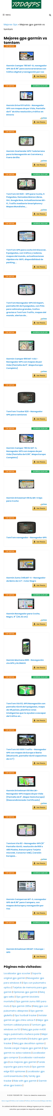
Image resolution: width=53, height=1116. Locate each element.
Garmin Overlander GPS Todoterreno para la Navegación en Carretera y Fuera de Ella (25, 154)
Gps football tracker (25, 1015)
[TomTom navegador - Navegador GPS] (26, 527)
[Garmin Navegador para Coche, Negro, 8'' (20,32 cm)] (26, 604)
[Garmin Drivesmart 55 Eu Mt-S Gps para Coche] (26, 484)
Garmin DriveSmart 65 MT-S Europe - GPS (25, 951)
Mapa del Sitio (47, 1101)
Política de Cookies (17, 1101)
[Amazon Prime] (43, 118)
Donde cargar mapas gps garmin (22, 1048)
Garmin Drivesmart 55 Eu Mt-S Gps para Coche (24, 499)
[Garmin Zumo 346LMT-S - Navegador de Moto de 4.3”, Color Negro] (26, 564)
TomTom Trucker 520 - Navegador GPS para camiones (24, 413)
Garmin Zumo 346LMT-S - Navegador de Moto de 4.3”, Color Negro (25, 579)
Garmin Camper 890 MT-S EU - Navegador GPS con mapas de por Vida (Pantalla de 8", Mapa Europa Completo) (24, 363)
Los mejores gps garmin (23, 1062)
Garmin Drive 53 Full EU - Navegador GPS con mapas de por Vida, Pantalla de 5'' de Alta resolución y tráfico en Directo (25, 110)
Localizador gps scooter (17, 973)
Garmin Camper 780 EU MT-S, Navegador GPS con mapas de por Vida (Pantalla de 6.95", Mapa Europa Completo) (26, 453)
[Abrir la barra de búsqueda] (50, 15)
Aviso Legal (5, 1101)
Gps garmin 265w (21, 1006)
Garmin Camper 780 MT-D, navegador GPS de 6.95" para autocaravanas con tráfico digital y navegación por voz (26, 68)
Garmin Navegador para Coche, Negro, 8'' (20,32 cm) (23, 615)
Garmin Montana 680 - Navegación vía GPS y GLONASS (25, 662)
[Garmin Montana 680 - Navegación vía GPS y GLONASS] (26, 647)
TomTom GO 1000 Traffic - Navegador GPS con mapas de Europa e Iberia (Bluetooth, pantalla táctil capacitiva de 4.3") (26, 754)
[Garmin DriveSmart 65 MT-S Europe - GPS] (26, 936)
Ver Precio (40, 76)
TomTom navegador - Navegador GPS (26, 537)
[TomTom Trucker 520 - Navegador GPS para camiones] (26, 398)
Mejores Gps (11, 24)
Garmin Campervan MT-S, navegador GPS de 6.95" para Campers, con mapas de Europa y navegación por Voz (26, 904)
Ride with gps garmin (25, 1080)
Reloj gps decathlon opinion (28, 1043)
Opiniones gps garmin (25, 992)
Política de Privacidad (32, 1101)
